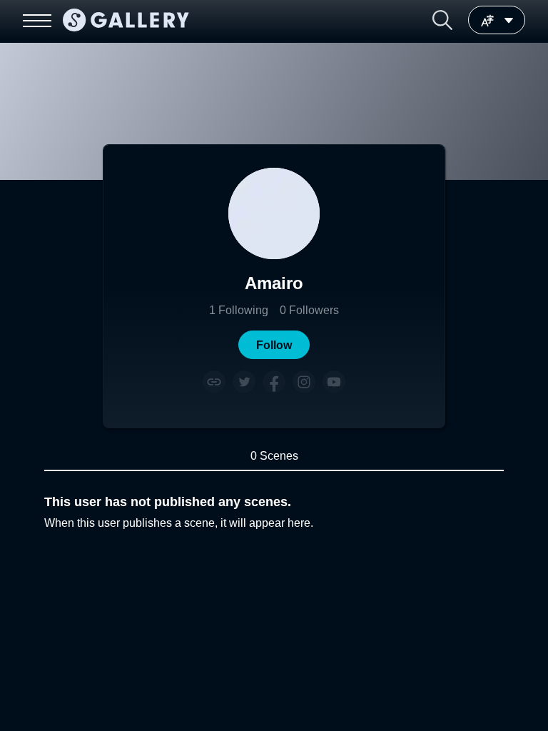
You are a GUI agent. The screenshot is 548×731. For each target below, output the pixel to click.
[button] (442, 20)
